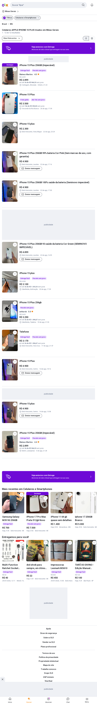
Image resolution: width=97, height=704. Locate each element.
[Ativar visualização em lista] (86, 38)
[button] (48, 5)
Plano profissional (48, 647)
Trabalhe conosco (48, 669)
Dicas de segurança (48, 633)
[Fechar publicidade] (2, 679)
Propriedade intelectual (48, 661)
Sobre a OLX (48, 638)
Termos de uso (48, 653)
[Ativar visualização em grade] (92, 38)
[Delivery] (8, 48)
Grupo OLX (48, 673)
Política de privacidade (48, 657)
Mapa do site (48, 665)
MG (11, 24)
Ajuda (48, 629)
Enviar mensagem (32, 168)
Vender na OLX (48, 642)
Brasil (4, 24)
